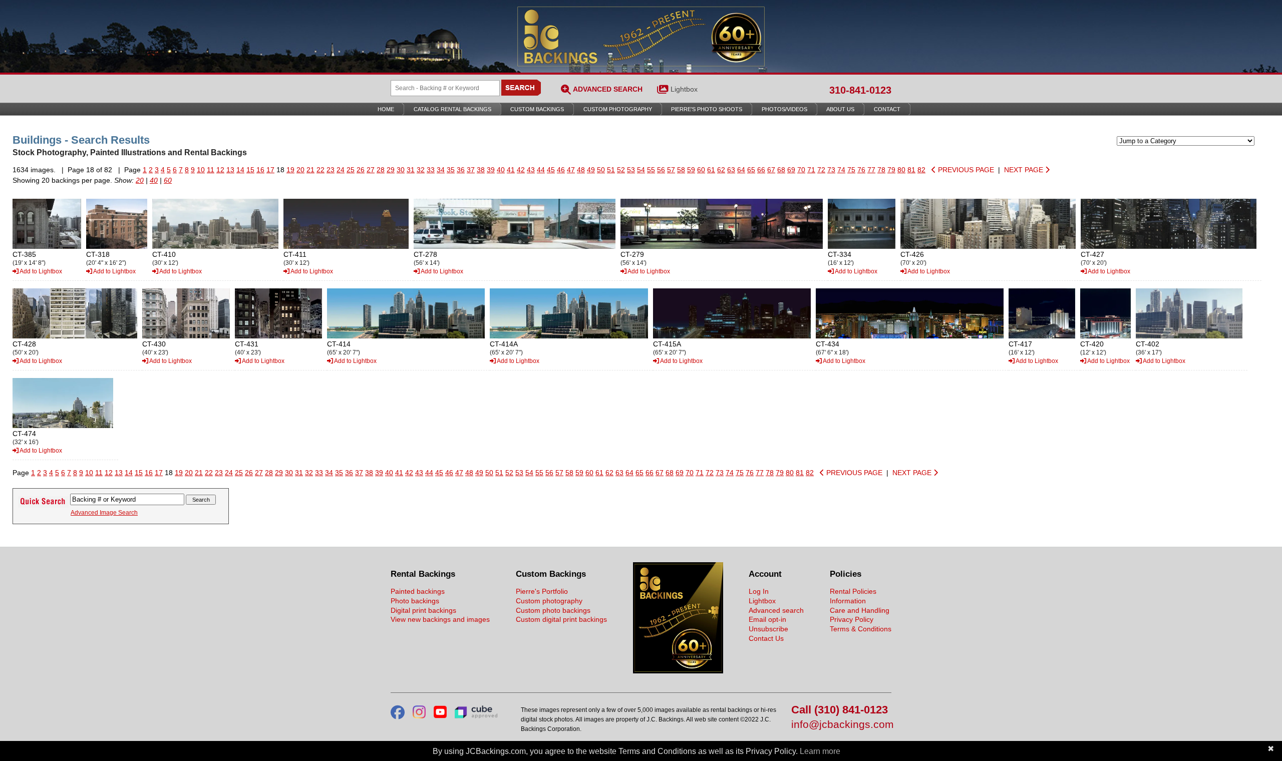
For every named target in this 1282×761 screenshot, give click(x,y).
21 (310, 170)
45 (551, 170)
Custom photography (549, 601)
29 (391, 170)
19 (290, 170)
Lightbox (684, 89)
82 (921, 170)
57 (671, 170)
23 (331, 170)
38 (481, 170)
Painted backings (418, 591)
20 (300, 170)
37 (471, 170)
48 (581, 170)
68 (781, 170)
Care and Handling (859, 610)
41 (511, 170)
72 (821, 170)
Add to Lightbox (40, 271)
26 (361, 170)
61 (711, 170)
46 (561, 170)
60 (701, 170)
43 (531, 170)
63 (731, 170)
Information (848, 601)
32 (421, 170)
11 (210, 170)
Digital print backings (423, 610)
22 (320, 170)
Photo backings (415, 601)
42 (521, 170)
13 (230, 170)
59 (691, 170)
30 (401, 170)
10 (201, 170)
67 (771, 170)
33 (431, 170)
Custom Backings (537, 109)
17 (270, 170)
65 (751, 170)
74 (841, 170)
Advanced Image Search (104, 512)
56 (661, 170)
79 (891, 170)
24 (341, 170)
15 (250, 170)
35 (451, 170)
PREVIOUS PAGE (965, 170)
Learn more (820, 751)
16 (260, 170)
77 (871, 170)
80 (901, 170)
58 (681, 170)
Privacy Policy (851, 619)
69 (791, 170)
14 (240, 170)
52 (621, 170)
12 (220, 170)
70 (801, 170)
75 (851, 170)
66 (761, 170)
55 (651, 170)
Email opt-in (767, 619)
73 (831, 170)
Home (386, 109)
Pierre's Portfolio (542, 591)
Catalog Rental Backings (452, 109)
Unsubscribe (768, 629)
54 (641, 170)
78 (881, 170)
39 (491, 170)
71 (811, 170)
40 (501, 170)
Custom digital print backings (561, 619)
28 (381, 170)
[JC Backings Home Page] (678, 671)
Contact (887, 109)
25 (351, 170)
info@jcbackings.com (841, 724)
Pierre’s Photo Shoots (706, 109)
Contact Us (766, 638)
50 (601, 170)
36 (461, 170)
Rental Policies (853, 591)
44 (541, 170)
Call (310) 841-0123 (839, 710)
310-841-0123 (860, 90)
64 (741, 170)
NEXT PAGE (1024, 170)
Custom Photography (617, 109)
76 (861, 170)
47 (571, 170)
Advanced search (776, 610)
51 (611, 170)
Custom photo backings (553, 610)
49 (591, 170)
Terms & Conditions (860, 629)
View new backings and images (440, 619)
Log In (759, 591)
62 (721, 170)
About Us (840, 109)
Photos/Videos (784, 109)
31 (411, 170)
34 (441, 170)
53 (631, 170)
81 (911, 170)
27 (371, 170)
